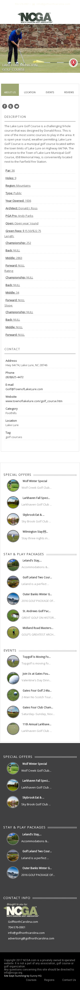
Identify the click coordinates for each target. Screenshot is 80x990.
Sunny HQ (36, 975)
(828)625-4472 (15, 377)
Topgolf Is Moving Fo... (37, 656)
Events (50, 92)
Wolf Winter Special (35, 481)
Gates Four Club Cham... (38, 707)
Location (30, 92)
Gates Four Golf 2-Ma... (37, 690)
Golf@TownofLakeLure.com (24, 389)
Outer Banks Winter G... (37, 594)
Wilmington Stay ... (35, 531)
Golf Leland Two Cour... (37, 577)
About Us (10, 92)
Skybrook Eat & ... (33, 514)
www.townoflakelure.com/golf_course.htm (34, 401)
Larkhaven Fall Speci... (36, 498)
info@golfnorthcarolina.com (26, 933)
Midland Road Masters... (38, 628)
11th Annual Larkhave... (37, 724)
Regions (49, 980)
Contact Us (69, 980)
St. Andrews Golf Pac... (37, 611)
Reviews (69, 92)
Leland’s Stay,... (32, 560)
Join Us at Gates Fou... (36, 673)
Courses (31, 980)
